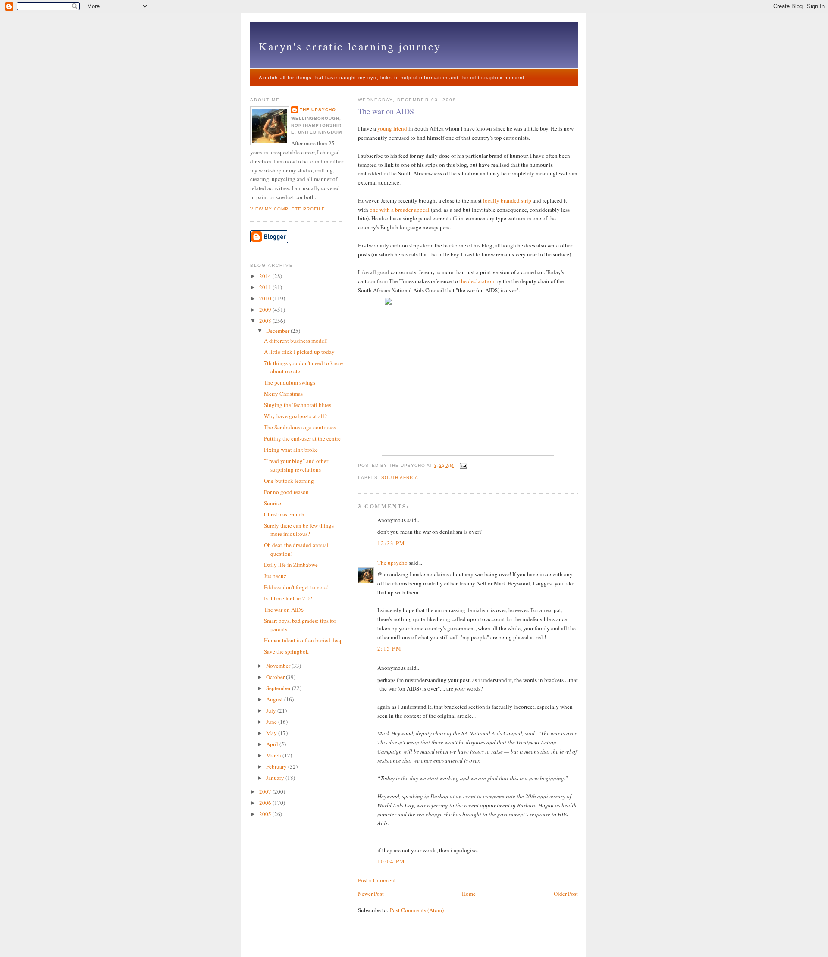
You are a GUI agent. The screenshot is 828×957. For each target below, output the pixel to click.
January (275, 778)
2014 (266, 276)
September (279, 688)
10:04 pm (391, 861)
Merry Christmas (283, 393)
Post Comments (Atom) (417, 910)
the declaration (476, 281)
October (276, 677)
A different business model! (296, 340)
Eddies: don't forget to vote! (296, 587)
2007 (266, 791)
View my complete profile (287, 208)
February (277, 766)
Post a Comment (377, 880)
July (271, 710)
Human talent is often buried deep (303, 640)
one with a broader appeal (400, 209)
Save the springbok (286, 651)
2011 (266, 287)
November (279, 665)
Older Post (566, 894)
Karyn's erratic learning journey (350, 46)
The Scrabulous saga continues (300, 427)
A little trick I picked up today (299, 352)
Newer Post (371, 894)
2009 (266, 309)
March (274, 755)
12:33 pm (391, 543)
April (272, 744)
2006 (266, 803)
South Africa (399, 477)
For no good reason (286, 492)
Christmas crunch (284, 514)
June (272, 722)
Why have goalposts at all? (295, 416)
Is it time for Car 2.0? (288, 598)
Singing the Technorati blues (297, 405)
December (278, 331)
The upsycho (392, 562)
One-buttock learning (289, 481)
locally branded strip (507, 200)
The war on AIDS (386, 111)
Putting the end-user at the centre (302, 438)
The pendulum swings (289, 382)
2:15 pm (389, 648)
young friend (392, 128)
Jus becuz (275, 576)
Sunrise (272, 503)
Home (469, 894)
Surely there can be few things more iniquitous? (299, 530)
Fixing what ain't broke (291, 449)
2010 (266, 298)
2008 (266, 321)
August (275, 699)
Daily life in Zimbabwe (291, 565)
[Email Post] (462, 465)
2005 (266, 814)
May (272, 733)
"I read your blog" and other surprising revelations (296, 465)
